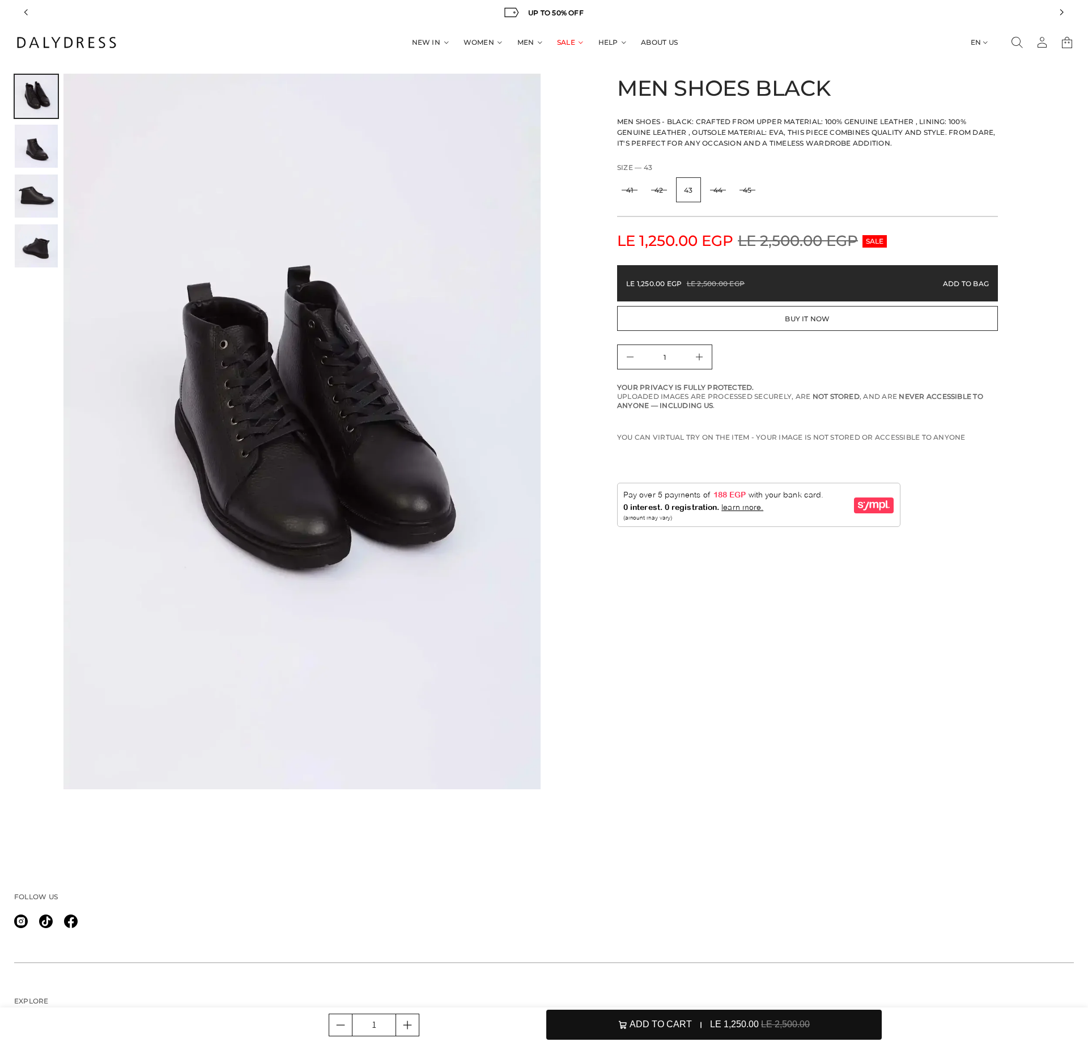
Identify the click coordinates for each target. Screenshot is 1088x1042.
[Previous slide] (26, 12)
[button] (1017, 42)
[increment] (407, 1025)
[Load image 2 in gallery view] (36, 146)
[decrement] (340, 1025)
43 (688, 190)
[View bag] (1067, 42)
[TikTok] (45, 921)
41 (629, 190)
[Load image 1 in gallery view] (36, 96)
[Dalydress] (66, 42)
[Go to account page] (1042, 42)
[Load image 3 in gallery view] (36, 196)
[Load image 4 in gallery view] (36, 245)
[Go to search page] (1017, 42)
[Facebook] (70, 921)
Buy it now (807, 318)
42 (658, 190)
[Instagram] (20, 921)
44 (717, 190)
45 (747, 190)
